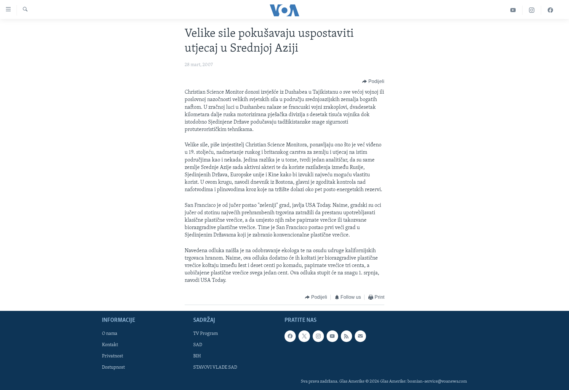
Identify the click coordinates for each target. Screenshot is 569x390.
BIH (197, 356)
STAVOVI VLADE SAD (215, 367)
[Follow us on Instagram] (318, 336)
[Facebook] (550, 10)
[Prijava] (360, 336)
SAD (197, 345)
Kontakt (110, 345)
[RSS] (346, 336)
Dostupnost (113, 367)
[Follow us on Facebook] (290, 336)
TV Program (205, 333)
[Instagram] (531, 10)
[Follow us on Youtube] (332, 336)
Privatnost (112, 356)
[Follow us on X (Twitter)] (304, 336)
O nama (109, 333)
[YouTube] (513, 10)
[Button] (373, 81)
